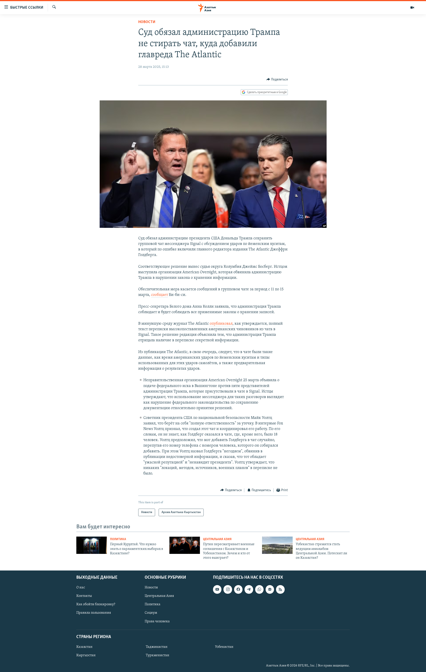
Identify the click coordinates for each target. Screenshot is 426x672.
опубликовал (221, 324)
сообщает (159, 295)
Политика (118, 539)
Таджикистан (157, 647)
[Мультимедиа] (412, 7)
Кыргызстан (86, 655)
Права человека (157, 621)
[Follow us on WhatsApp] (259, 589)
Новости (146, 22)
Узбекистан (224, 647)
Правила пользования (93, 613)
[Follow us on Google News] (270, 589)
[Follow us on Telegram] (249, 589)
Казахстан (84, 647)
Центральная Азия (217, 539)
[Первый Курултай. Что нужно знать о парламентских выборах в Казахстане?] (91, 545)
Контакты (84, 596)
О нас (80, 587)
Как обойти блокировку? (95, 604)
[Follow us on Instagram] (227, 589)
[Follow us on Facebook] (238, 589)
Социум (151, 613)
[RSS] (280, 589)
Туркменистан (157, 655)
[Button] (277, 79)
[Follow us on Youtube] (217, 589)
